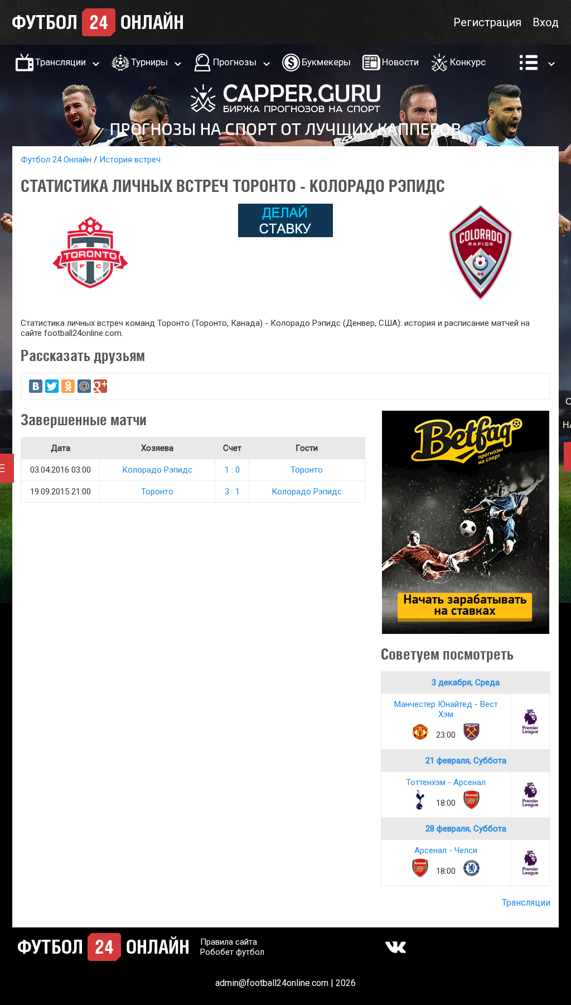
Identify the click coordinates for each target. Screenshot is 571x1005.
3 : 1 (232, 492)
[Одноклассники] (68, 386)
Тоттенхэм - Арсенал (446, 782)
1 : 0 (232, 470)
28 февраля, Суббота (465, 829)
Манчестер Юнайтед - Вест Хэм (446, 709)
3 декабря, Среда (466, 682)
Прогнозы (235, 62)
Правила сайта (228, 942)
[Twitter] (52, 386)
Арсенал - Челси (445, 850)
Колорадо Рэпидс (157, 470)
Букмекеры (326, 62)
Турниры (149, 62)
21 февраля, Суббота (465, 761)
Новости (400, 62)
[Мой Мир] (84, 386)
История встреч (130, 160)
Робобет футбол (232, 952)
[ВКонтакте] (35, 386)
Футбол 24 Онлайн (56, 160)
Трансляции (60, 62)
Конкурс (468, 62)
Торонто (307, 470)
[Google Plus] (100, 386)
